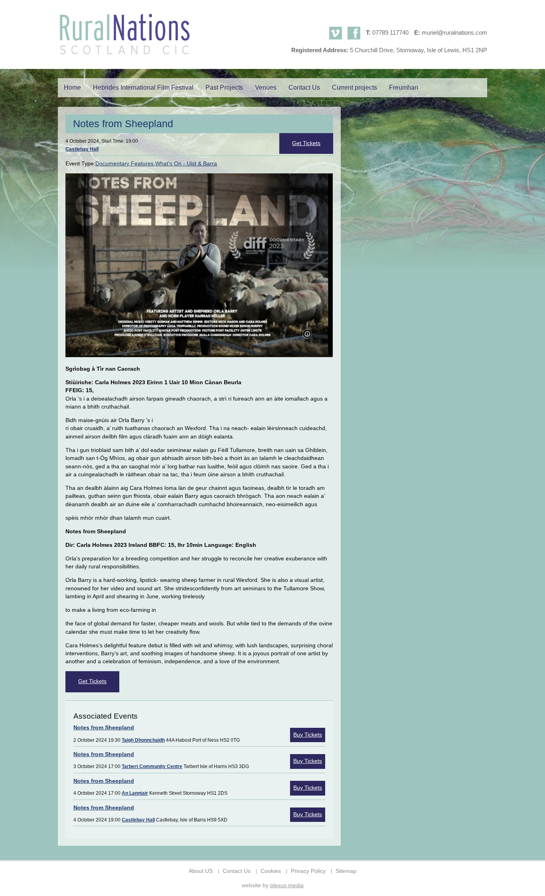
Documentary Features (124, 164)
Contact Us (304, 87)
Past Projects (224, 87)
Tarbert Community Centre (152, 766)
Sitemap (346, 871)
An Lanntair (135, 793)
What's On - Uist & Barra (186, 164)
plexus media (287, 885)
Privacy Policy (308, 871)
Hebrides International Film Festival (143, 87)
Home (72, 87)
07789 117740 (390, 32)
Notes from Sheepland (103, 728)
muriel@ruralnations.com (454, 32)
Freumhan (403, 87)
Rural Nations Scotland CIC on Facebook (354, 33)
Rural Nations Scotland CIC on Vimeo (335, 33)
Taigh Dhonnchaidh (143, 740)
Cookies (271, 871)
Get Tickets (306, 143)
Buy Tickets (307, 735)
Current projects (354, 87)
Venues (265, 87)
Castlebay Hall (82, 149)
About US (201, 871)
